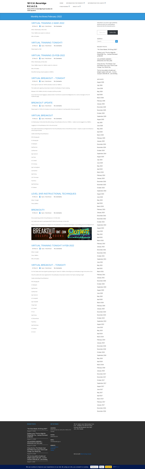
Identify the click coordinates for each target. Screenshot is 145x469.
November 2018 (101, 349)
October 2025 (101, 113)
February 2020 (101, 305)
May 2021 (100, 265)
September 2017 (101, 383)
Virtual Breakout (42, 115)
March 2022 (100, 240)
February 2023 (101, 209)
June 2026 (100, 88)
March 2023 (100, 206)
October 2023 (101, 187)
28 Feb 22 (35, 26)
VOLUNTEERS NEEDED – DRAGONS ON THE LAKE (104, 59)
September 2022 (101, 225)
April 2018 (100, 361)
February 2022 (101, 243)
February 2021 (101, 274)
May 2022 (100, 234)
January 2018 (101, 371)
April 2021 (100, 268)
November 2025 (101, 110)
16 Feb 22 (35, 81)
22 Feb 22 (35, 58)
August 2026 (100, 82)
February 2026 (101, 101)
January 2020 (101, 308)
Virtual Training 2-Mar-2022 (47, 23)
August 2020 (100, 290)
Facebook (53, 448)
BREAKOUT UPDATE (42, 102)
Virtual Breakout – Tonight (48, 78)
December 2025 (101, 107)
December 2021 (101, 249)
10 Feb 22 (35, 196)
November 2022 (101, 218)
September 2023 (101, 191)
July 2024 (99, 159)
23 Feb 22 (35, 45)
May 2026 (100, 91)
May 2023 (100, 200)
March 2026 (100, 97)
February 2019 (101, 339)
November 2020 (101, 281)
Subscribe (113, 32)
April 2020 (100, 299)
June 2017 (100, 389)
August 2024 (100, 156)
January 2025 (101, 141)
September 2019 (101, 321)
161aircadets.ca (54, 447)
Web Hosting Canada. (86, 454)
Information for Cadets (96, 3)
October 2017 (101, 380)
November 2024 (101, 147)
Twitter (52, 450)
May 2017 (100, 392)
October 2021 (101, 256)
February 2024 (101, 175)
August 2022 (100, 228)
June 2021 (100, 262)
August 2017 (100, 386)
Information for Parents (74, 3)
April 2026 (100, 94)
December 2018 (101, 346)
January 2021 (101, 277)
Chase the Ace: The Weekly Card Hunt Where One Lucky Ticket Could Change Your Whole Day (107, 65)
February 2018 (101, 367)
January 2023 (101, 212)
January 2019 (101, 343)
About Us (76, 6)
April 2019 (100, 333)
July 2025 (99, 122)
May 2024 (100, 166)
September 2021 (101, 259)
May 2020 (100, 296)
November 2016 (101, 411)
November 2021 (101, 253)
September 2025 (101, 116)
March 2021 (100, 271)
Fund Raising (64, 6)
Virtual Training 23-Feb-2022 (48, 55)
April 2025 (100, 132)
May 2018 (100, 358)
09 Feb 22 (35, 248)
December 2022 (101, 215)
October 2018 (101, 352)
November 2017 (101, 377)
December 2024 (101, 144)
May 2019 (100, 330)
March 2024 (100, 172)
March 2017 (100, 398)
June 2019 (100, 327)
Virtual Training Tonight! (46, 42)
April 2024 (100, 169)
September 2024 (101, 153)
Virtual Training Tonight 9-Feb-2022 (52, 245)
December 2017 (101, 374)
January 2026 (101, 104)
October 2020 (101, 284)
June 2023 (100, 197)
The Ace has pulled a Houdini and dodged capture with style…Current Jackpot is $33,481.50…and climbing (107, 72)
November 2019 (101, 315)
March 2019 (100, 336)
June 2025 (100, 125)
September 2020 (101, 287)
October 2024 (101, 150)
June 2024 (100, 163)
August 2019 (100, 324)
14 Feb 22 (35, 105)
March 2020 (100, 302)
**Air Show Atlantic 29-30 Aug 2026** (107, 49)
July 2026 (99, 85)
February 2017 (101, 402)
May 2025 (100, 128)
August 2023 (100, 194)
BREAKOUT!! (37, 210)
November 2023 (101, 184)
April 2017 (100, 395)
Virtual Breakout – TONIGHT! (48, 265)
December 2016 (101, 408)
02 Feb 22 (35, 268)
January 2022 (101, 246)
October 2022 (101, 222)
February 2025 (101, 138)
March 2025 (100, 135)
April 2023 (100, 203)
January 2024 (101, 178)
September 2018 (101, 355)
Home (61, 3)
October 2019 (101, 318)
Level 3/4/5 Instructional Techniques (53, 193)
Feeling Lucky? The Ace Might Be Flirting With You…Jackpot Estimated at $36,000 (107, 54)
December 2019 (101, 312)
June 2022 (100, 231)
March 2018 (100, 364)
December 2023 (101, 181)
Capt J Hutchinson (46, 26)
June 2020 (100, 293)
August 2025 (100, 119)
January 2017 (101, 405)
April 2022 (100, 237)
